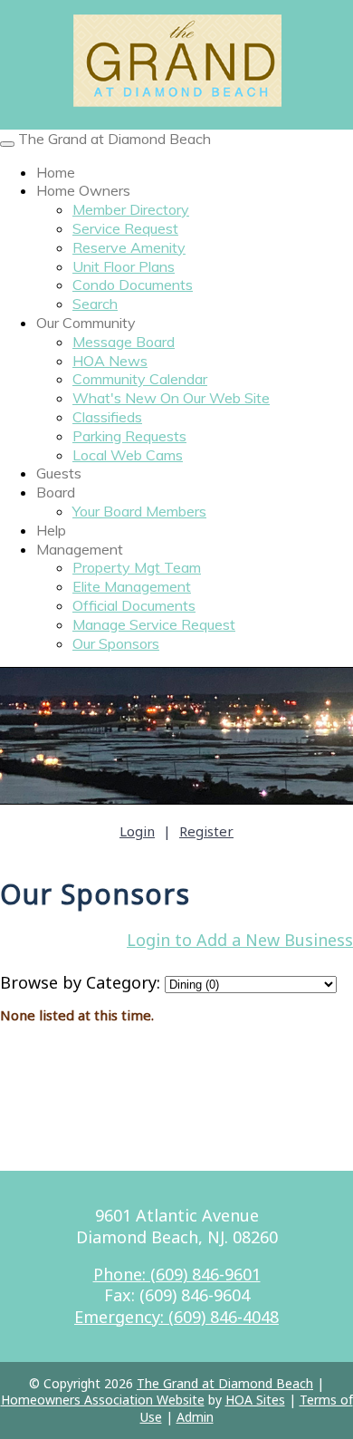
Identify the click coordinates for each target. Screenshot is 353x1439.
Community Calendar (139, 379)
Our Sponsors (115, 643)
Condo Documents (132, 284)
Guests (58, 473)
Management (79, 549)
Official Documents (134, 605)
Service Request (125, 228)
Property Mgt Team (136, 567)
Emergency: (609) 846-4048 (176, 1317)
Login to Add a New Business (240, 940)
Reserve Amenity (129, 247)
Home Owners (83, 190)
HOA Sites (255, 1399)
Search (95, 304)
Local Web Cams (127, 455)
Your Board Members (139, 511)
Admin (195, 1416)
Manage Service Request (153, 624)
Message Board (123, 342)
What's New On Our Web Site (171, 398)
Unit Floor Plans (123, 266)
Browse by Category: (80, 982)
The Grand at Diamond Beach (114, 139)
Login (137, 831)
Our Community (86, 323)
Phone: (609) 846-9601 (177, 1274)
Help (51, 530)
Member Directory (130, 209)
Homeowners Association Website (103, 1399)
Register (206, 831)
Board (55, 492)
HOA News (110, 361)
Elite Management (131, 586)
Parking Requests (129, 436)
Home (55, 172)
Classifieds (107, 417)
